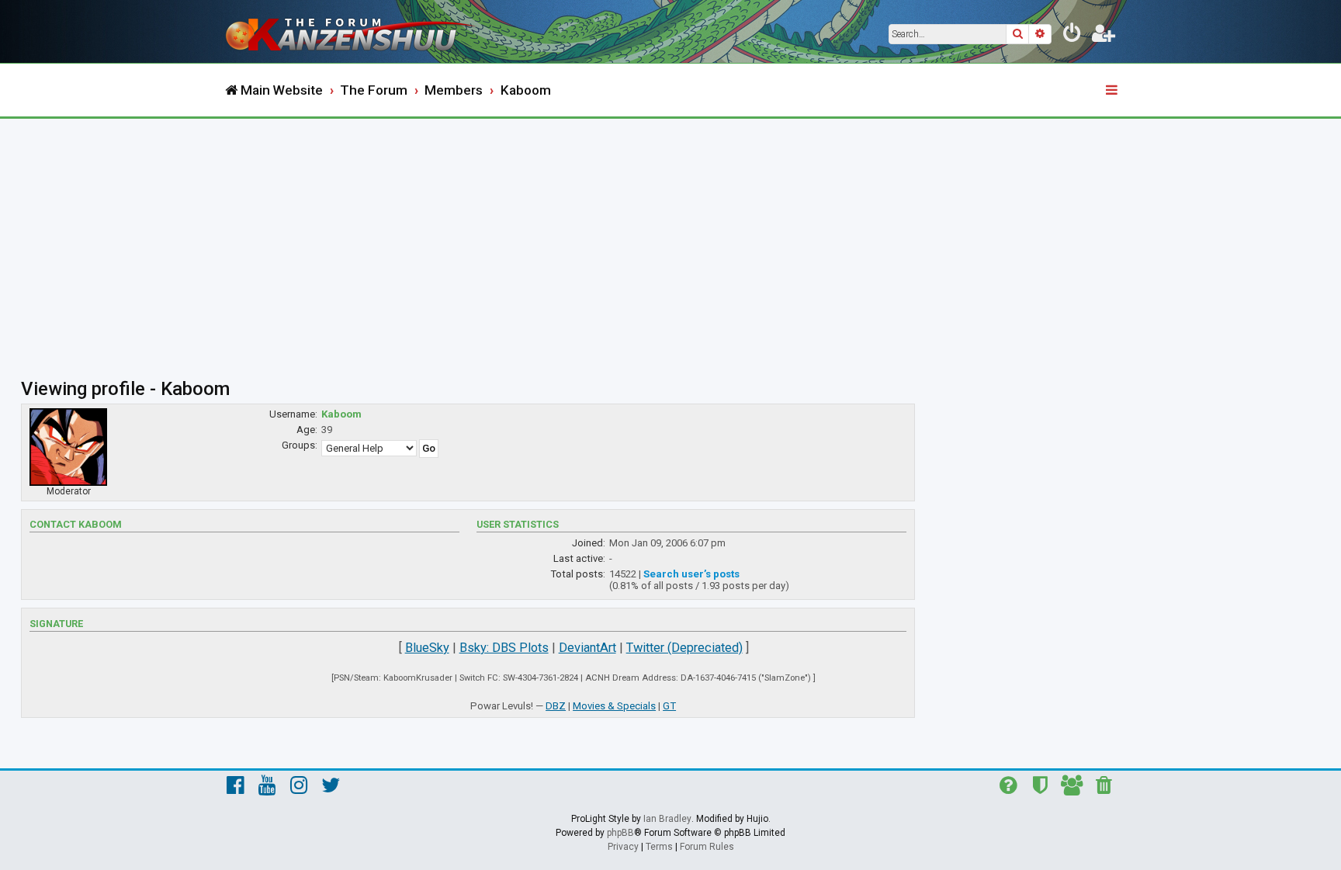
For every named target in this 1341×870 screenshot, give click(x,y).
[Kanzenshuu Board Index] (352, 31)
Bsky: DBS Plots (504, 647)
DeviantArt (587, 647)
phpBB (620, 832)
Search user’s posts (691, 574)
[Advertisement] (670, 235)
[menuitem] (1072, 35)
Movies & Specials (614, 706)
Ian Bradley (667, 818)
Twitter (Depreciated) (684, 647)
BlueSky (427, 647)
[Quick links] (1112, 91)
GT (669, 706)
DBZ (556, 706)
